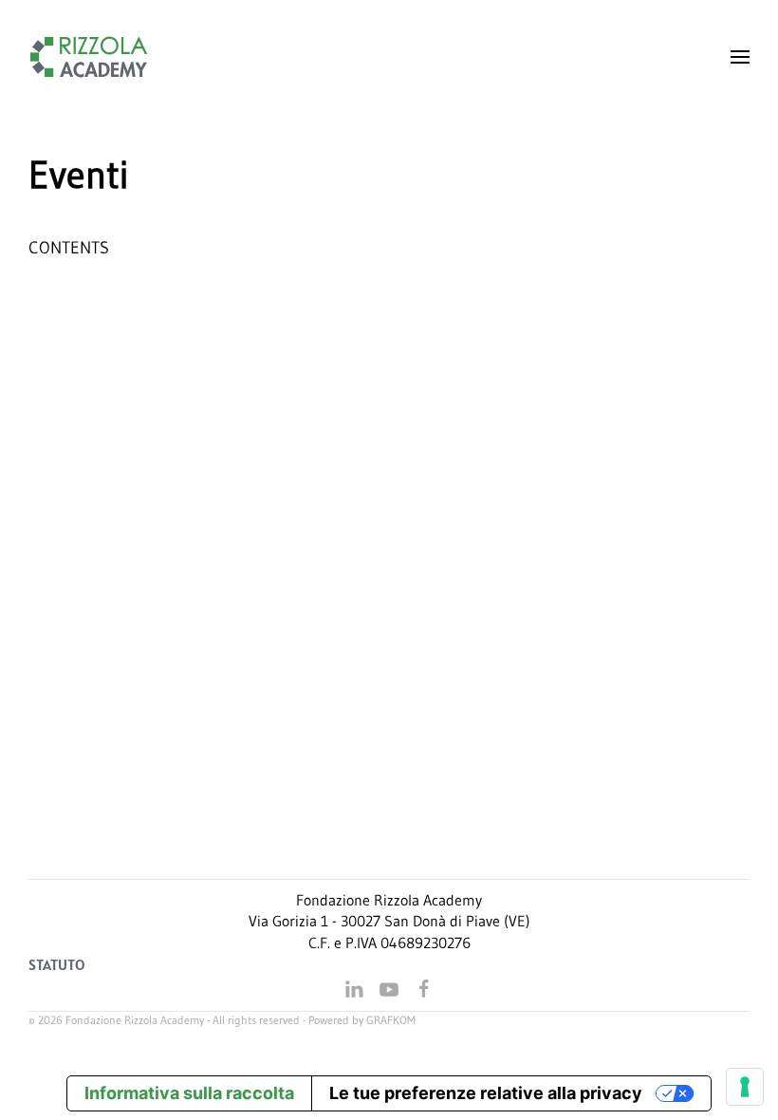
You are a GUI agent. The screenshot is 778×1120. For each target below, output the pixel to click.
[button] (740, 57)
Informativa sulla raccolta (189, 1093)
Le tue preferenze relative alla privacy (485, 1093)
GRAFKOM (391, 1020)
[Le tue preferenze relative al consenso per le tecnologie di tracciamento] (745, 1087)
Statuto (56, 964)
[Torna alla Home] (88, 57)
